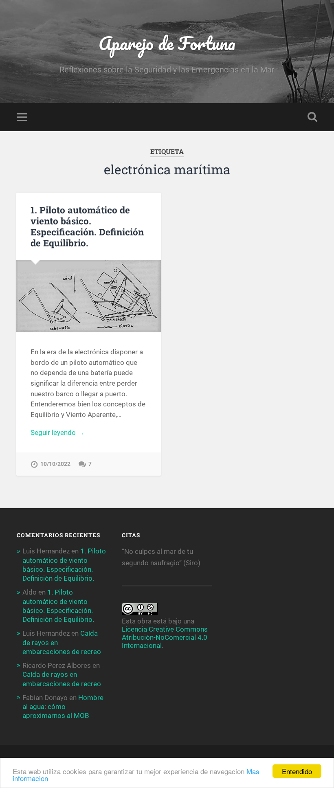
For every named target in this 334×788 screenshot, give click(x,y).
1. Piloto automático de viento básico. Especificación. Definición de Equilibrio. (87, 226)
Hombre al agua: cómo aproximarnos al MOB (62, 707)
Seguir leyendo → (57, 432)
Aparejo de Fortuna (167, 43)
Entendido (297, 771)
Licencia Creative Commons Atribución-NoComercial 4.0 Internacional (165, 637)
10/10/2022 (55, 464)
